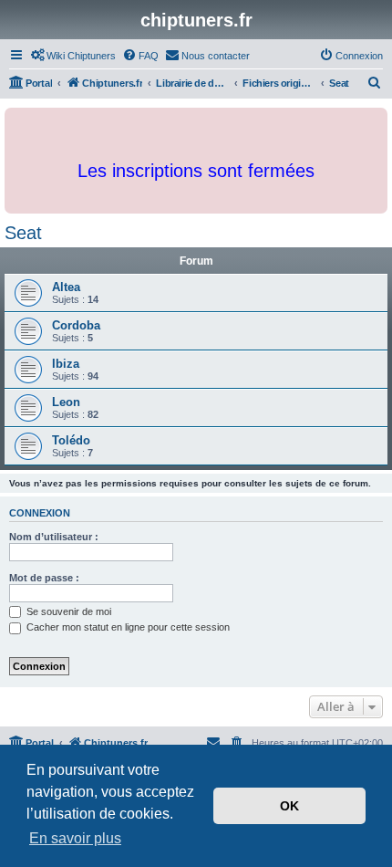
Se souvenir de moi (67, 611)
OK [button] (289, 806)
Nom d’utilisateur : (53, 536)
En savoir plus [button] (75, 838)
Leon (66, 402)
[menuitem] (73, 56)
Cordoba (76, 325)
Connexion (39, 512)
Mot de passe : (44, 577)
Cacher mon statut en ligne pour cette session (127, 627)
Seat (23, 233)
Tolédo (71, 440)
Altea (66, 287)
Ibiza (65, 364)
